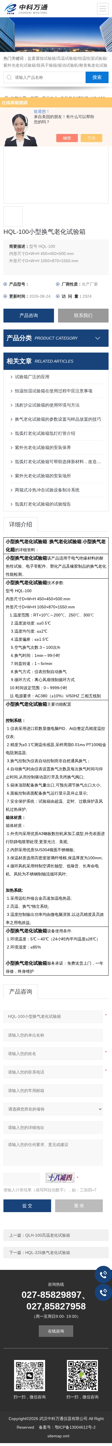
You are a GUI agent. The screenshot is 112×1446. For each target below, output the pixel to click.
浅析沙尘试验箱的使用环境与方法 (47, 405)
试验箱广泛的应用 (32, 376)
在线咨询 (56, 1331)
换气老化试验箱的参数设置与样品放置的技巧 (58, 419)
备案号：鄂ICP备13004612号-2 (67, 1427)
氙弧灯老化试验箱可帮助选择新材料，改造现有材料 (59, 461)
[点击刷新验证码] (60, 1178)
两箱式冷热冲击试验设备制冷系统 (47, 489)
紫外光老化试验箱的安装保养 (43, 447)
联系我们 (83, 315)
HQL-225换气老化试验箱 (47, 1252)
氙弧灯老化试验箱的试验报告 (43, 504)
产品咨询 (29, 315)
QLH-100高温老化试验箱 (47, 1235)
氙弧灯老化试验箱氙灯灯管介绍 (45, 433)
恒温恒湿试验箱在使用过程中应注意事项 (53, 390)
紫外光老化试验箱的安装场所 (43, 475)
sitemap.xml (58, 1436)
